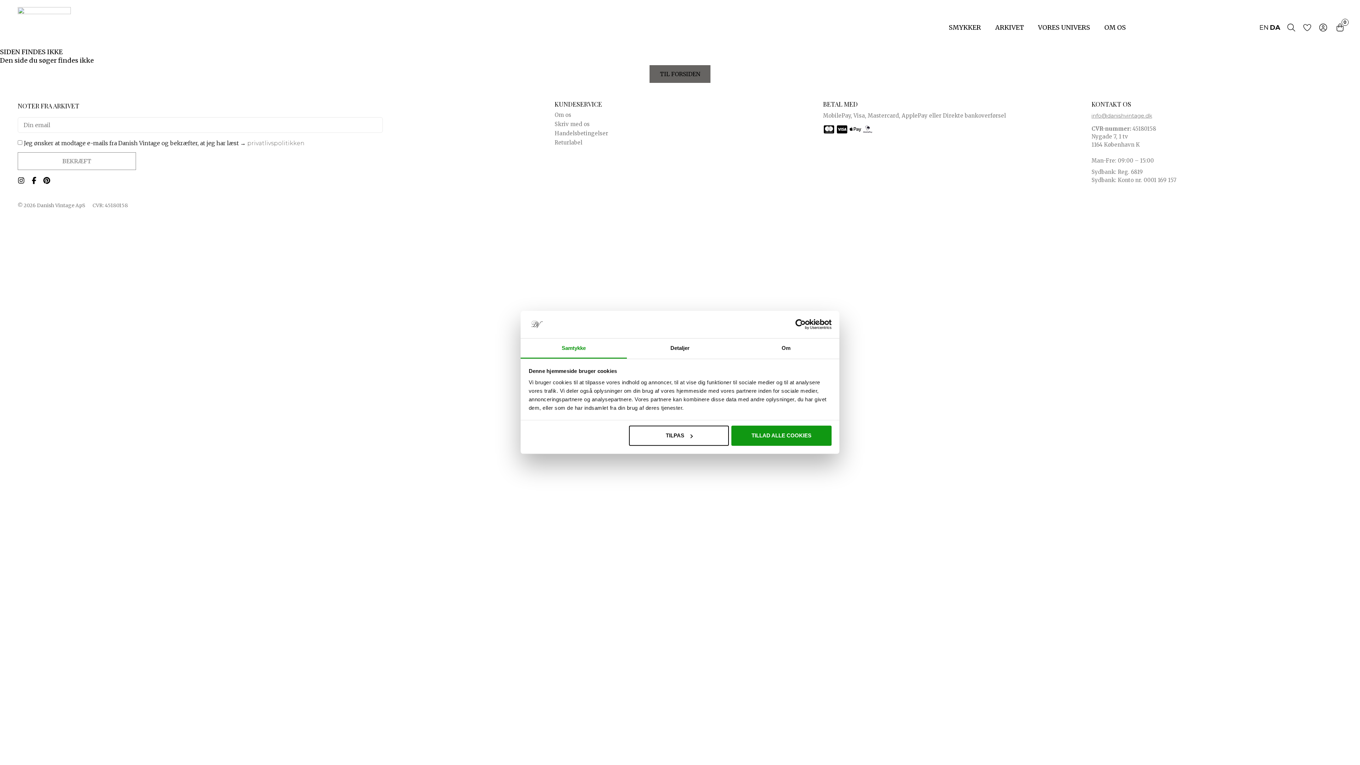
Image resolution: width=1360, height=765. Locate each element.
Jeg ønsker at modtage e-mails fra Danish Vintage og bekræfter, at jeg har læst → (164, 143)
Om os (1115, 27)
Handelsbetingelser (581, 133)
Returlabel (568, 143)
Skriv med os (572, 124)
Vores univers (1064, 27)
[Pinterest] (46, 180)
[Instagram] (21, 180)
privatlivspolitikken (276, 143)
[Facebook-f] (34, 180)
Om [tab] (786, 348)
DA (1275, 28)
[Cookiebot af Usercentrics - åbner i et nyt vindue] (801, 324)
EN (1264, 28)
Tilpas (675, 435)
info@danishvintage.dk (1122, 115)
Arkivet (1009, 27)
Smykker (965, 27)
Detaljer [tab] (680, 348)
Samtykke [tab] (574, 348)
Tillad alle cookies (781, 435)
